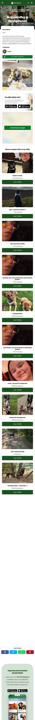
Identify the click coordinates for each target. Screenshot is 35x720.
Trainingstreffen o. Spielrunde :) (18, 486)
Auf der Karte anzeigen (17, 128)
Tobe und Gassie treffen (17, 244)
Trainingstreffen (17, 314)
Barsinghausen (21, 10)
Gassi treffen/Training (17, 452)
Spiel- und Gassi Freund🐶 (17, 210)
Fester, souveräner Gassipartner (17, 383)
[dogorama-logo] (16, 3)
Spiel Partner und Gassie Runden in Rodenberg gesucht (17, 348)
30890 (27, 10)
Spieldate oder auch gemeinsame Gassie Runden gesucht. (17, 278)
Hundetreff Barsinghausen (18, 417)
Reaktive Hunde (17, 175)
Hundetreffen (13, 10)
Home (7, 10)
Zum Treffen (18, 182)
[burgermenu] (2, 3)
